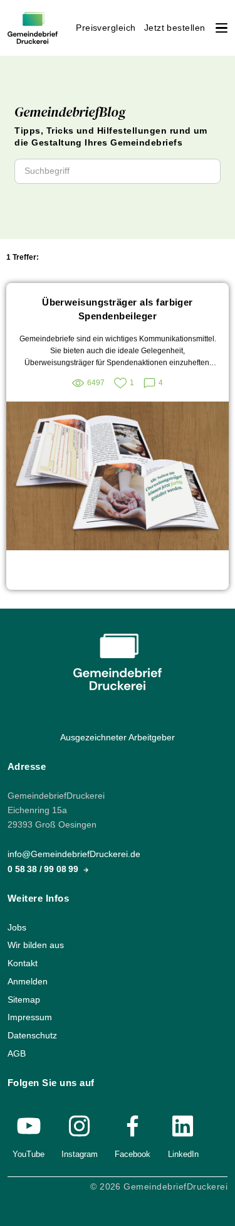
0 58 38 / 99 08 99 (44, 868)
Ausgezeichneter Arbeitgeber (117, 737)
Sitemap (24, 999)
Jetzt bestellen (175, 28)
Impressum (30, 1017)
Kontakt (23, 963)
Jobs (17, 927)
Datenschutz (32, 1035)
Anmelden (28, 981)
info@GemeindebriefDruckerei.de (74, 854)
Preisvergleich (106, 28)
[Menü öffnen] (221, 28)
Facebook (132, 1154)
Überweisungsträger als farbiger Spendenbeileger (117, 309)
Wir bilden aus (36, 945)
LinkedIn (183, 1154)
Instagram (79, 1154)
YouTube (28, 1154)
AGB (17, 1053)
